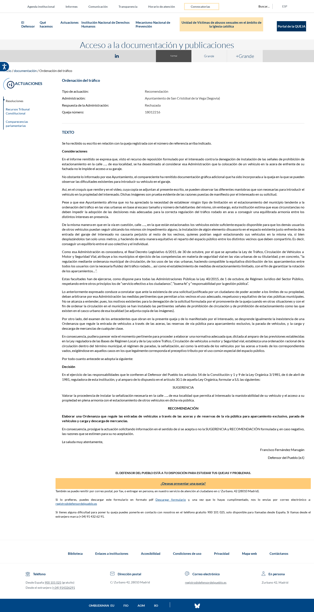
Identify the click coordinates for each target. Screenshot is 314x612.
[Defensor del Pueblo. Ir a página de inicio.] (12, 26)
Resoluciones (14, 101)
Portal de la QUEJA (291, 26)
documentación (25, 71)
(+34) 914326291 (63, 587)
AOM (141, 605)
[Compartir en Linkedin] (117, 55)
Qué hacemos (46, 24)
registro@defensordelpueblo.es (76, 503)
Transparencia (128, 6)
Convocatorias (200, 6)
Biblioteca (75, 553)
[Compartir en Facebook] (92, 55)
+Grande (245, 56)
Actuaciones (69, 22)
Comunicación (98, 6)
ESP (284, 6)
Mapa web (249, 553)
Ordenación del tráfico (55, 71)
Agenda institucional (41, 6)
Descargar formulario (171, 499)
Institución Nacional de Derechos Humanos (105, 24)
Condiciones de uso (187, 553)
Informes (72, 6)
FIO (125, 605)
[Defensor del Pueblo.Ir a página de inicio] (30, 553)
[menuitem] (44, 6)
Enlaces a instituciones (111, 553)
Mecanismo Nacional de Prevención (153, 24)
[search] (261, 6)
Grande (209, 56)
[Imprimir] (142, 55)
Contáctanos (279, 553)
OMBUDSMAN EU (101, 605)
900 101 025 (53, 582)
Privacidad (221, 553)
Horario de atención (161, 6)
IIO (156, 605)
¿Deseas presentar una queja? (183, 483)
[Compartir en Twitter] (104, 55)
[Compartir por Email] (129, 55)
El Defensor (28, 24)
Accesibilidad (150, 553)
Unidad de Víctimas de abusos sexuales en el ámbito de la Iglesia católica (221, 24)
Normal (173, 55)
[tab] (92, 56)
